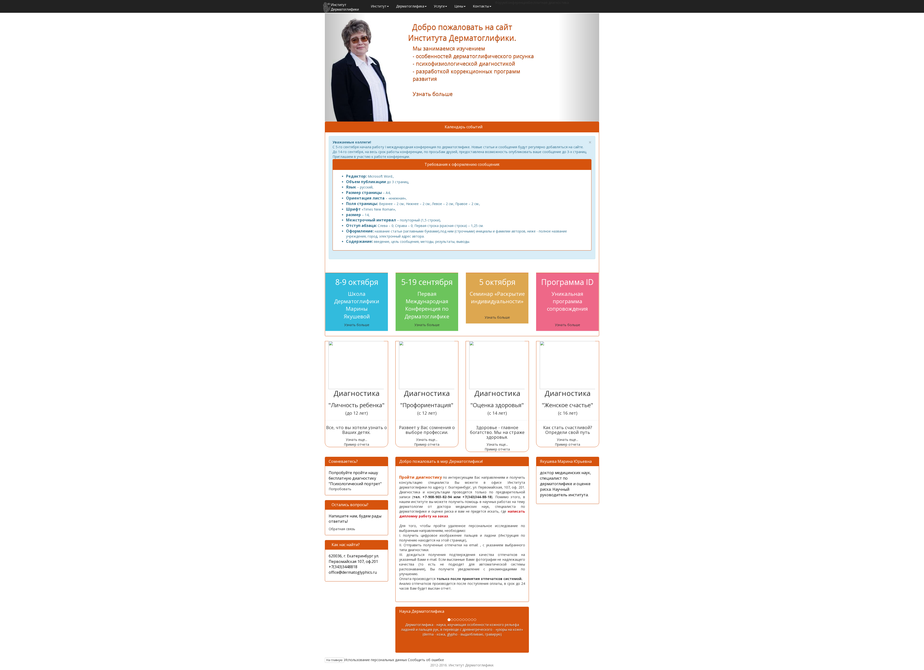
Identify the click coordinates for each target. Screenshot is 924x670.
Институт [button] (378, 6)
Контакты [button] (481, 6)
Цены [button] (458, 6)
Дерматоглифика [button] (410, 6)
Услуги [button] (439, 6)
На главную (334, 660)
